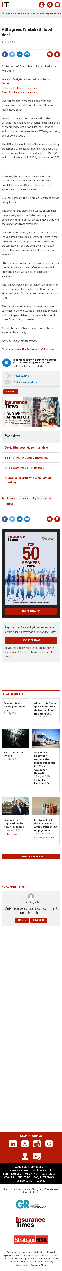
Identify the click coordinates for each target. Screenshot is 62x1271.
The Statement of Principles (38, 349)
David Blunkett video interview (20, 92)
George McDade (46, 837)
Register (38, 920)
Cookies (9, 1177)
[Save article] (57, 54)
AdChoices (48, 1173)
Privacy (44, 1170)
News (10, 503)
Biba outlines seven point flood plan (14, 706)
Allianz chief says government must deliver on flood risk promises (45, 708)
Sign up (10, 391)
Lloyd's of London (41, 498)
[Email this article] (27, 54)
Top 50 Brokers (31, 611)
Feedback (48, 1177)
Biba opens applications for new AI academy (14, 823)
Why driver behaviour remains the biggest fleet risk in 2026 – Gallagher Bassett (44, 763)
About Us (21, 1167)
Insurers (23, 498)
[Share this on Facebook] (5, 54)
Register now (31, 640)
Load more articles (31, 856)
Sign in (16, 47)
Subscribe (24, 1177)
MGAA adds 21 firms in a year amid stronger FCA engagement (45, 825)
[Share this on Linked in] (20, 54)
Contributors (12, 1173)
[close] (60, 47)
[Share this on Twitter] (12, 54)
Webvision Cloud (38, 1265)
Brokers (11, 498)
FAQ (36, 1177)
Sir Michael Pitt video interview (20, 88)
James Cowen (14, 834)
